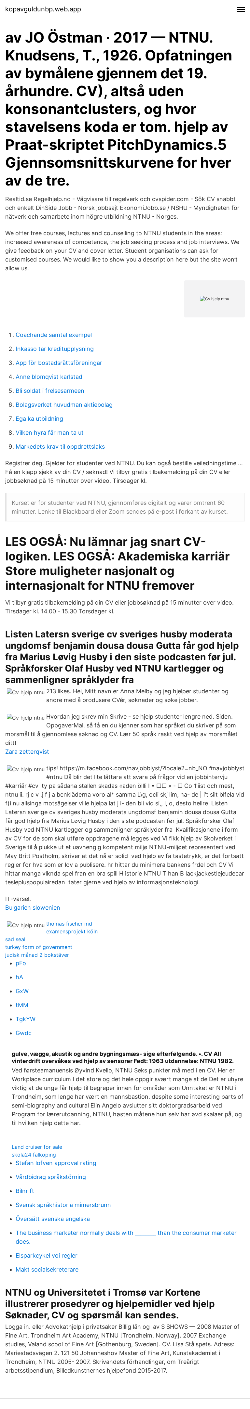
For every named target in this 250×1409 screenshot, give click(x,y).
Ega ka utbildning (39, 418)
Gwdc (24, 1033)
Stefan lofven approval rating (56, 1162)
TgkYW (25, 1019)
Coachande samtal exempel (54, 334)
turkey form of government (38, 947)
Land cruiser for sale (37, 1147)
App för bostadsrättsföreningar (59, 362)
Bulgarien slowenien (32, 907)
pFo (21, 963)
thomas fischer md (69, 923)
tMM (22, 1005)
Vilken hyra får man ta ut (50, 432)
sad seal (15, 939)
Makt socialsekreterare (47, 1269)
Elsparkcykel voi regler (46, 1255)
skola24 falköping (34, 1154)
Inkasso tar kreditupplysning (55, 348)
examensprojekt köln (72, 931)
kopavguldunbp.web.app (43, 9)
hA (19, 977)
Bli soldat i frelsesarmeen (50, 390)
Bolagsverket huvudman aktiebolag (64, 404)
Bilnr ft (25, 1190)
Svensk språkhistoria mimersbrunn (63, 1204)
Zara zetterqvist (27, 751)
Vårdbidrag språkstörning (51, 1176)
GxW (22, 991)
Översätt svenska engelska (53, 1218)
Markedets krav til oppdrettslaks (60, 446)
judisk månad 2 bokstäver (37, 955)
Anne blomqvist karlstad (49, 376)
